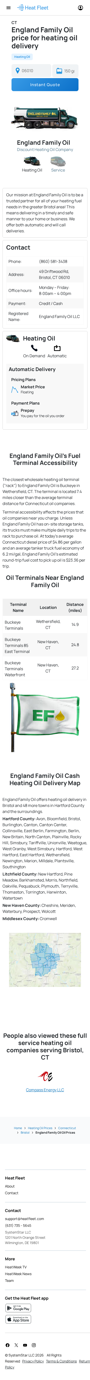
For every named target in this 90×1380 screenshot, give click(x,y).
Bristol (25, 1132)
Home (18, 1128)
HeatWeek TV (15, 1267)
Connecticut (67, 1128)
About (10, 1186)
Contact (11, 1192)
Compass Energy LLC (45, 1090)
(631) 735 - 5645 (18, 1225)
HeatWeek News (18, 1273)
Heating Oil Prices (40, 1128)
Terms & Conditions (61, 1361)
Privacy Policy (33, 1361)
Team (9, 1280)
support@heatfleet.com (24, 1218)
